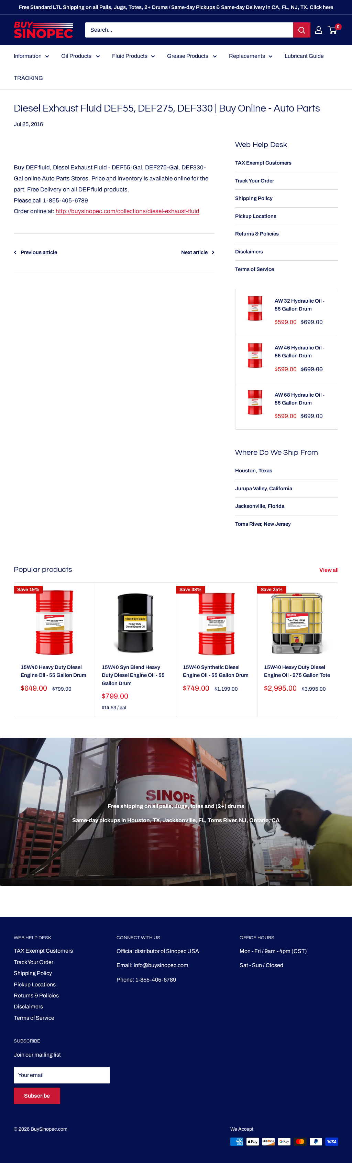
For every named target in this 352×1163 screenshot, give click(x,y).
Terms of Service (254, 269)
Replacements (247, 56)
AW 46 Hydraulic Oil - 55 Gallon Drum (299, 351)
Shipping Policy (254, 198)
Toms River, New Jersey (263, 524)
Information (28, 56)
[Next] (338, 649)
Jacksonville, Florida (259, 506)
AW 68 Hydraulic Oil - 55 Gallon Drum (299, 399)
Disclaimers (249, 251)
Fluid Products (129, 56)
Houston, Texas (253, 470)
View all (329, 570)
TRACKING (28, 78)
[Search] (301, 30)
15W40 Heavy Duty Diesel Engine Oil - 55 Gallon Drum (53, 671)
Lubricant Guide (304, 56)
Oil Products (76, 56)
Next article (194, 252)
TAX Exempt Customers (263, 163)
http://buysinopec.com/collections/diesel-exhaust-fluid (127, 211)
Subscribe (37, 1096)
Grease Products (188, 56)
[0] (332, 30)
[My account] (318, 30)
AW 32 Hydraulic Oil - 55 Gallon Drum (299, 305)
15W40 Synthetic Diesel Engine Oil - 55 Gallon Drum (216, 671)
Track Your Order (254, 181)
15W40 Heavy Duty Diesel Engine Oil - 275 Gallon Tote (297, 671)
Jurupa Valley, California (263, 488)
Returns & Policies (257, 234)
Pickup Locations (255, 216)
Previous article (39, 252)
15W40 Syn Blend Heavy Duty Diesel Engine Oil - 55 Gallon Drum (133, 675)
